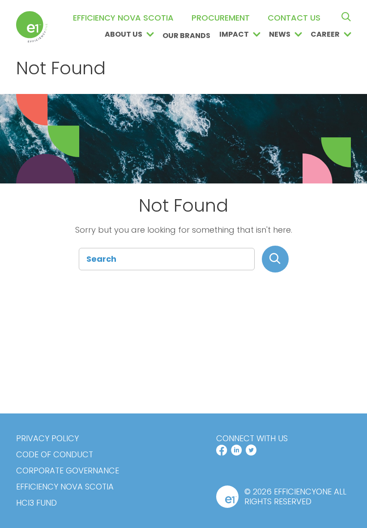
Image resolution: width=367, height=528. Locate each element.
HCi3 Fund (36, 503)
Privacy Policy (47, 438)
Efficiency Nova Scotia (65, 487)
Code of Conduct (54, 455)
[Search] (275, 259)
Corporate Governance (67, 471)
